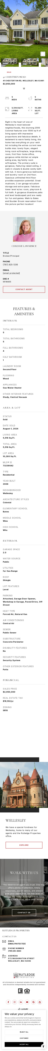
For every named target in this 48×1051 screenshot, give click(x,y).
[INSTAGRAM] (14, 1002)
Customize (24, 1038)
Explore (24, 845)
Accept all (24, 1044)
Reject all (24, 1032)
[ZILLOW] (39, 1002)
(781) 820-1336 (10, 264)
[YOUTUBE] (27, 1002)
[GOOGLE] (33, 1002)
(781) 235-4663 (14, 951)
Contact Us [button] (24, 913)
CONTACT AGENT (24, 289)
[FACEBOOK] (8, 1002)
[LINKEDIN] (21, 1002)
